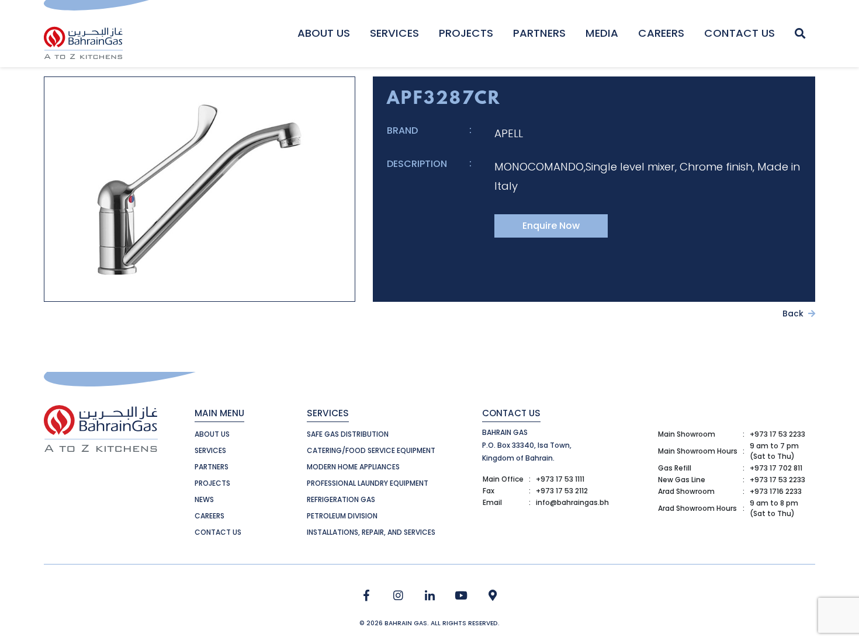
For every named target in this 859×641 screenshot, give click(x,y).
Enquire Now (551, 225)
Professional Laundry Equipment (367, 483)
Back (794, 313)
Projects (466, 33)
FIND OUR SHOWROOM (493, 596)
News (204, 499)
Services (394, 33)
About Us (323, 33)
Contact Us (739, 33)
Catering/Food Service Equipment (371, 450)
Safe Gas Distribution (348, 434)
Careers (661, 33)
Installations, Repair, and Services (371, 532)
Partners (539, 33)
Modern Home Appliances (353, 467)
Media (602, 33)
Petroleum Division (342, 516)
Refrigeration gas (341, 499)
